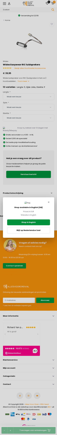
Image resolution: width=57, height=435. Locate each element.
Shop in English (28, 222)
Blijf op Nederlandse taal (28, 230)
